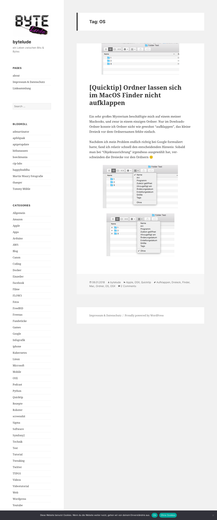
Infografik (19, 340)
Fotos (16, 302)
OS (107, 286)
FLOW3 (17, 295)
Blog (15, 251)
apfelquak (19, 138)
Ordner (100, 286)
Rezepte (18, 403)
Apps (16, 232)
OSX (15, 378)
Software (18, 429)
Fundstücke (20, 321)
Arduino (18, 238)
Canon (16, 257)
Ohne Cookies (168, 515)
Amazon (18, 219)
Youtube (18, 505)
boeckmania (20, 157)
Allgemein (19, 213)
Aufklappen (163, 282)
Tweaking (19, 461)
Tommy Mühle (21, 189)
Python (17, 391)
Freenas (17, 314)
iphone (17, 346)
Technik (17, 441)
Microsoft (18, 365)
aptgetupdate (21, 144)
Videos (17, 480)
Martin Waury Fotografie (28, 176)
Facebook (18, 283)
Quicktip (18, 397)
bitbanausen (20, 150)
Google (17, 333)
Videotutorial (21, 486)
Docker (17, 270)
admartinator (21, 131)
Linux (16, 359)
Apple (16, 225)
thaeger (17, 182)
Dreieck (176, 282)
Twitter (17, 467)
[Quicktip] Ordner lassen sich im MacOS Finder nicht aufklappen (135, 95)
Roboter (18, 410)
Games (17, 327)
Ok (154, 515)
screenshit (19, 416)
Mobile (17, 372)
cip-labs (17, 163)
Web (15, 492)
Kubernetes (20, 353)
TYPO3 (17, 473)
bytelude (22, 41)
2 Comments (128, 286)
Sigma (16, 422)
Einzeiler (18, 276)
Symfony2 (19, 435)
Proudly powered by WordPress (144, 315)
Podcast (17, 384)
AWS (15, 244)
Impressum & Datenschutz (29, 82)
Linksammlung (22, 88)
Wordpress (19, 499)
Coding (17, 264)
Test (15, 448)
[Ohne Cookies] (213, 515)
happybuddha (21, 170)
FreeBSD (18, 308)
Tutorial (18, 454)
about (16, 75)
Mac (91, 286)
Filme (16, 289)
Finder (186, 282)
